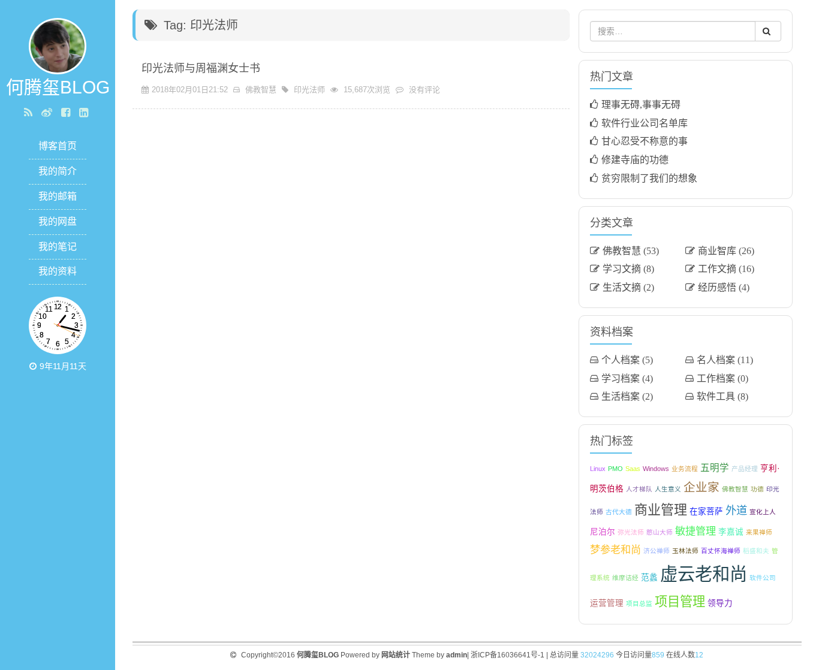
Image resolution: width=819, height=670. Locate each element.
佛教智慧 (260, 89)
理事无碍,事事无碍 (641, 104)
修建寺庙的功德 (635, 159)
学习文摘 (622, 268)
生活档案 (620, 396)
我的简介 (57, 171)
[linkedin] (85, 113)
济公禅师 (656, 550)
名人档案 (716, 359)
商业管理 (660, 509)
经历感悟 (717, 287)
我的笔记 (57, 247)
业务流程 (685, 468)
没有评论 (424, 89)
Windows (656, 468)
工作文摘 (717, 268)
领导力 (720, 603)
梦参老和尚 (615, 550)
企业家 (701, 487)
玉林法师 (685, 550)
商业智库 (717, 250)
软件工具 (716, 396)
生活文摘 (622, 287)
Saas (632, 468)
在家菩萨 (706, 511)
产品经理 (744, 468)
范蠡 (649, 577)
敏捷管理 (695, 531)
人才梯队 (639, 489)
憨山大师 (659, 532)
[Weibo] (48, 113)
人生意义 (668, 489)
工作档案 (716, 378)
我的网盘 (57, 221)
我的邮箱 (57, 196)
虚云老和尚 (703, 574)
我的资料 (57, 271)
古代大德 (619, 511)
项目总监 (639, 603)
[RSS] (29, 113)
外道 (736, 510)
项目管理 (680, 601)
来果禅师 (759, 532)
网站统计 (395, 655)
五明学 (714, 468)
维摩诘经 (625, 577)
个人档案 (620, 359)
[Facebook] (67, 113)
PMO (615, 468)
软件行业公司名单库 (644, 123)
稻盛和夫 (756, 550)
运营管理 (607, 603)
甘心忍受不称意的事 (644, 141)
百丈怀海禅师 (720, 550)
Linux (598, 468)
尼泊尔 (602, 531)
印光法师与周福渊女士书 (200, 68)
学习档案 (620, 378)
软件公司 (762, 577)
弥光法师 (631, 532)
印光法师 (309, 89)
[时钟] (34, 366)
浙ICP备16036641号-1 (507, 655)
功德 (757, 489)
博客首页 (57, 146)
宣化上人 (762, 511)
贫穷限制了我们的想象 (649, 178)
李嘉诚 (730, 531)
